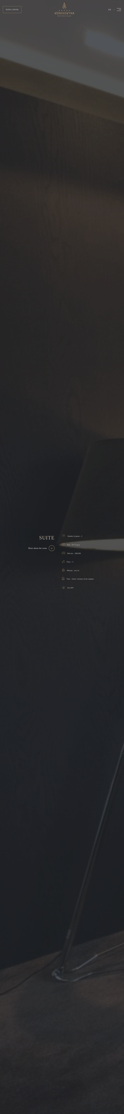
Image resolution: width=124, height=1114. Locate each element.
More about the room (37, 548)
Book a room (12, 10)
